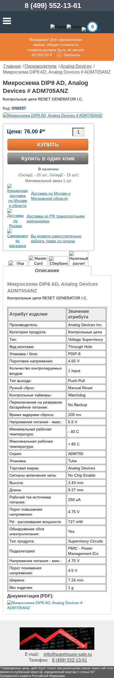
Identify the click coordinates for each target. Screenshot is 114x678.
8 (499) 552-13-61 (53, 5)
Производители (40, 66)
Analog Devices (76, 66)
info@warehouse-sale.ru (68, 654)
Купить (48, 145)
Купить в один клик (48, 158)
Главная (12, 66)
